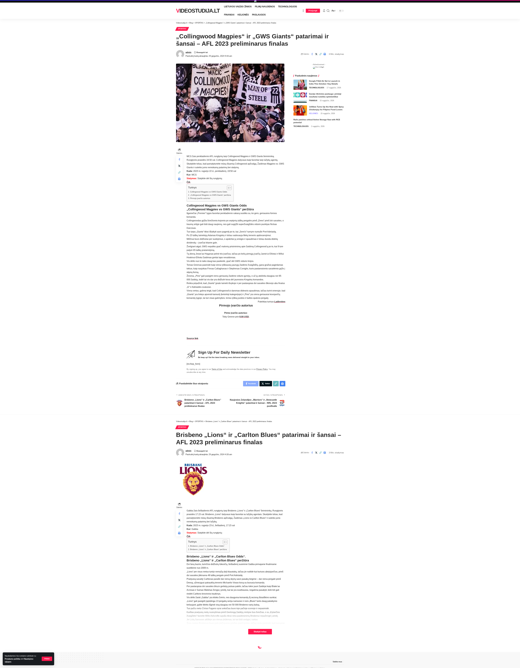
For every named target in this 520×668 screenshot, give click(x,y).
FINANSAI (313, 101)
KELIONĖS (313, 113)
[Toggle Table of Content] (228, 188)
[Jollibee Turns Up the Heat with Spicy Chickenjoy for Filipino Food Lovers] (300, 110)
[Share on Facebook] (312, 54)
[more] (303, 11)
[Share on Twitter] (316, 54)
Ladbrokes (279, 302)
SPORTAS (182, 29)
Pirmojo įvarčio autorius (200, 198)
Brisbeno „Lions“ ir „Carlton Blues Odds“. (207, 546)
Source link (192, 338)
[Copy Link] (320, 54)
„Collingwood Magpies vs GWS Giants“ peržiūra (210, 195)
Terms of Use (217, 369)
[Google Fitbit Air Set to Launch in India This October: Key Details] (300, 85)
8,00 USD (244, 317)
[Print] (324, 54)
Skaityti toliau (260, 632)
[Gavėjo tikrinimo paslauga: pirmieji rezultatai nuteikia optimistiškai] (300, 97)
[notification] (324, 10)
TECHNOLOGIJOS (316, 88)
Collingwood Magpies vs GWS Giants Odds (208, 192)
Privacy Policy (262, 369)
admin (188, 52)
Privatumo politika (12, 659)
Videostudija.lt (198, 11)
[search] (328, 11)
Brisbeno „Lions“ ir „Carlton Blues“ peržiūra (208, 549)
